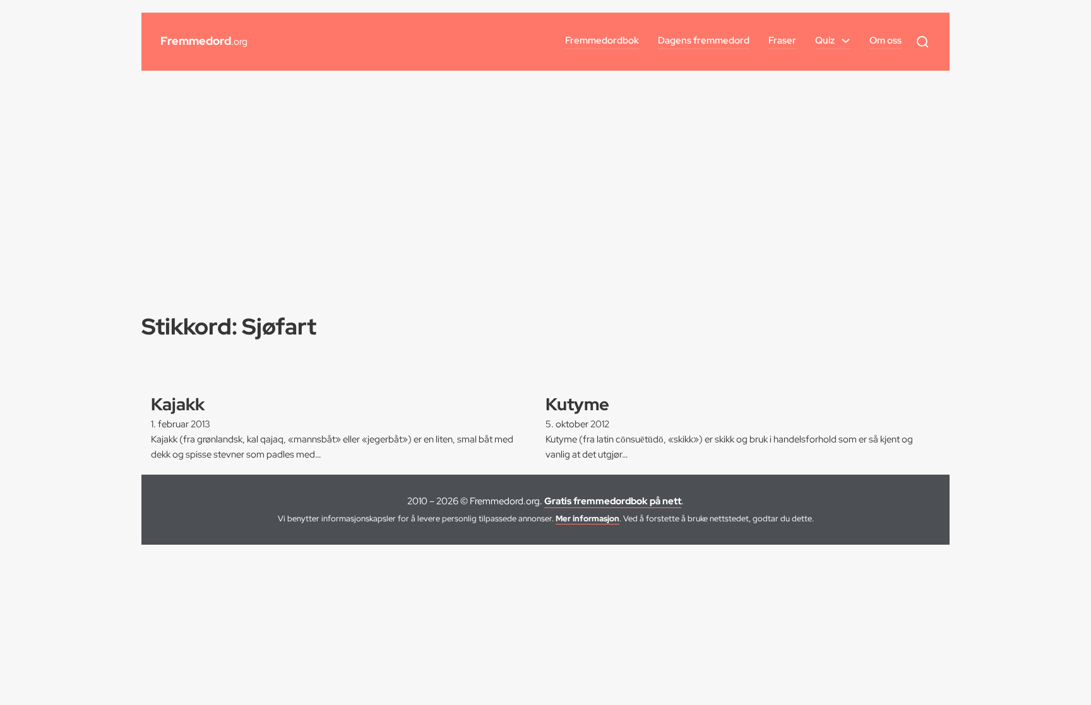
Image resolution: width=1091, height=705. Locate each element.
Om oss (885, 40)
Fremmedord (203, 40)
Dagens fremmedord (703, 40)
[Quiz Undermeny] (845, 40)
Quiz (825, 40)
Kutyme (577, 404)
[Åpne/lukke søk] (922, 41)
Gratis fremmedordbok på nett (612, 501)
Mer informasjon (587, 518)
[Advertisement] (545, 178)
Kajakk (178, 404)
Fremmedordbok (602, 40)
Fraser (782, 40)
